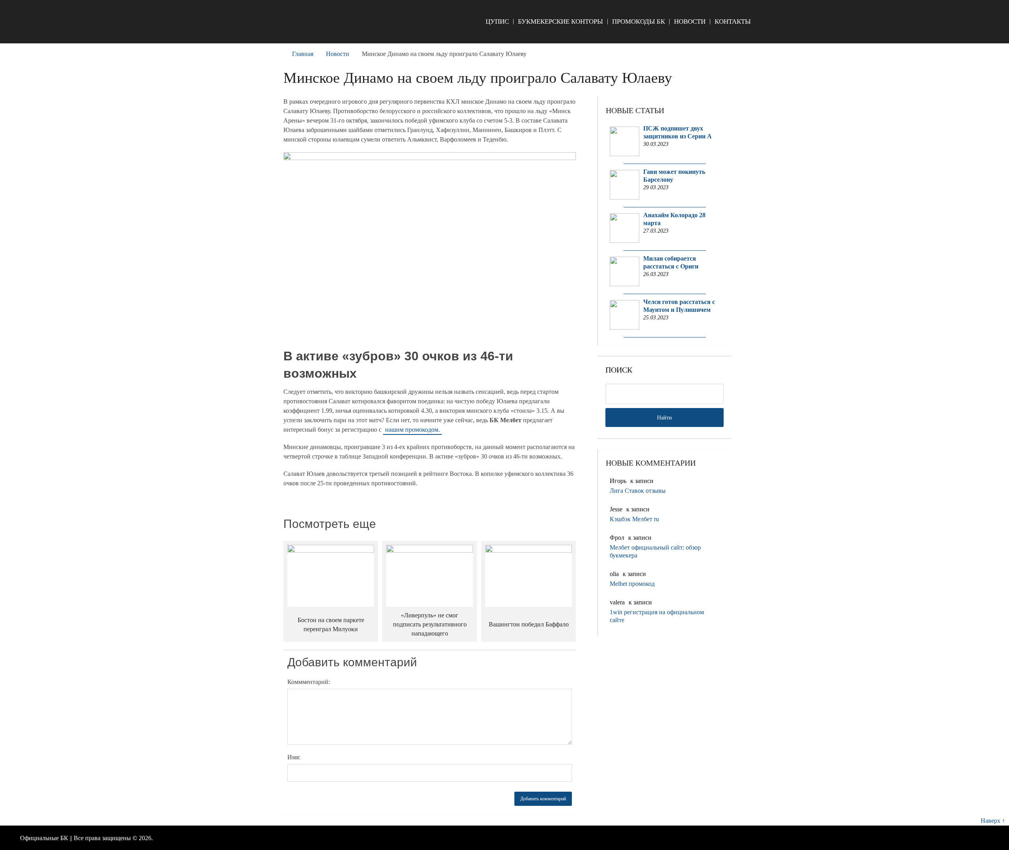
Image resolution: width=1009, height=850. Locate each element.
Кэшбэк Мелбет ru (634, 519)
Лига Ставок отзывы (638, 490)
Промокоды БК (638, 21)
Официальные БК (44, 838)
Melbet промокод (632, 583)
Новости (690, 21)
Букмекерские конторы (560, 21)
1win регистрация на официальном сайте (657, 616)
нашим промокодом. (412, 429)
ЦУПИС (497, 21)
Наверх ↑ (993, 820)
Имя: (293, 757)
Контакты (733, 21)
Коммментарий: (308, 682)
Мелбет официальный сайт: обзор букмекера (655, 551)
